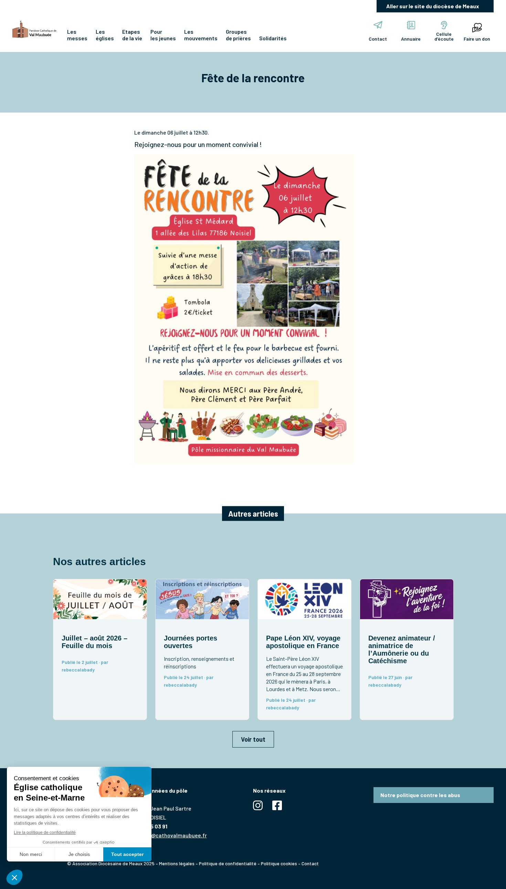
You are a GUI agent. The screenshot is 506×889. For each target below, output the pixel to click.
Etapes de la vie (132, 34)
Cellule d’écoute (444, 36)
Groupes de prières (238, 34)
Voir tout (253, 739)
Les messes (77, 34)
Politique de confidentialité (227, 863)
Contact (378, 39)
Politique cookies (279, 863)
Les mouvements (201, 34)
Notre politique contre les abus (420, 795)
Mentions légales (176, 863)
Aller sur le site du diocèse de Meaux (432, 6)
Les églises (105, 34)
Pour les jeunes (163, 34)
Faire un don (477, 39)
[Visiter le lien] (34, 29)
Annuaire (411, 39)
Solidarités (273, 38)
